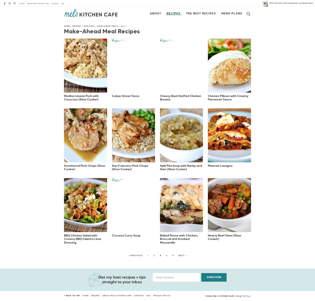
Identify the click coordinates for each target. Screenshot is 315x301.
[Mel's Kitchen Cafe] (91, 13)
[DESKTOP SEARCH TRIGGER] (250, 13)
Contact (55, 3)
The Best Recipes (201, 13)
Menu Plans (231, 13)
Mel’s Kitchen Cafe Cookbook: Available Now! (291, 3)
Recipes (173, 13)
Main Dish (89, 26)
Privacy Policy (162, 296)
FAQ (62, 3)
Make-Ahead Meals (107, 26)
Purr (248, 296)
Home (21, 3)
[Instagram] (9, 3)
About (155, 13)
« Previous (135, 256)
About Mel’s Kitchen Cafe (38, 3)
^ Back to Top (72, 296)
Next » (182, 256)
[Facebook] (5, 3)
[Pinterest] (14, 3)
